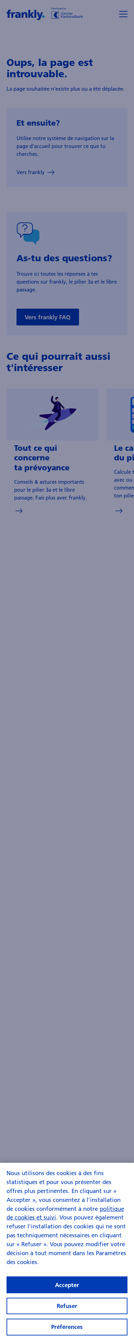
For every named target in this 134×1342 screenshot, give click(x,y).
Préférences (67, 1326)
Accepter (67, 1284)
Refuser (67, 1305)
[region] (67, 1252)
